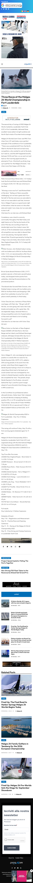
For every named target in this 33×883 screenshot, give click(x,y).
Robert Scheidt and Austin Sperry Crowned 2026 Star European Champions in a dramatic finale (19, 615)
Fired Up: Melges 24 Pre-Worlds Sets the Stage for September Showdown (16, 788)
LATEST (16, 594)
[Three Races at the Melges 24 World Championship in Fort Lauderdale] (11, 547)
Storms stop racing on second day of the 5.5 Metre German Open (20, 652)
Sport (5, 106)
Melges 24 (5, 108)
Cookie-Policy (19, 858)
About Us (11, 858)
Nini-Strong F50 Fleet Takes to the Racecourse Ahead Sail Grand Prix (14, 571)
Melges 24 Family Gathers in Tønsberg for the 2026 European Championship (14, 746)
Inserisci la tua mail (10, 825)
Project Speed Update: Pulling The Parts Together (14, 562)
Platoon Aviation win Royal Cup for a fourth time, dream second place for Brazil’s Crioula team (21, 640)
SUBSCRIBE (11, 848)
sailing (3, 112)
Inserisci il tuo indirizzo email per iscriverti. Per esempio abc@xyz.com (15, 833)
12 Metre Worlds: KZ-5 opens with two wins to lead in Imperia (21, 602)
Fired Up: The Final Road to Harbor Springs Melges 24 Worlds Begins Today (19, 627)
